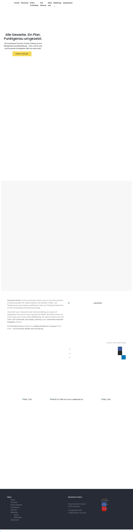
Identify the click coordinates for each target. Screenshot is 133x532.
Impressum (68, 3)
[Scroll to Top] (0, 531)
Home (16, 3)
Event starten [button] (22, 54)
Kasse (16, 515)
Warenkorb (18, 517)
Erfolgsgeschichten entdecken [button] (22, 58)
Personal (24, 3)
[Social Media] (120, 349)
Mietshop (57, 3)
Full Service (43, 4)
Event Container (34, 4)
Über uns (50, 4)
